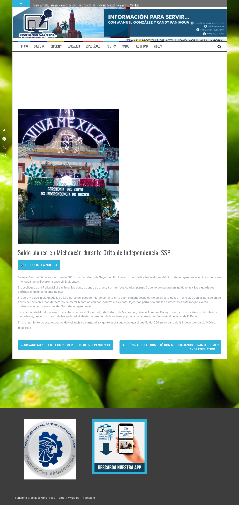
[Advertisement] (119, 83)
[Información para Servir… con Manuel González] (38, 24)
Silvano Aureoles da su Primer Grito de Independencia (65, 345)
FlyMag (70, 497)
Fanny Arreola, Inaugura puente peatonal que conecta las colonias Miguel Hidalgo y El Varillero (86, 5)
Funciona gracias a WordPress (35, 497)
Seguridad (25, 327)
